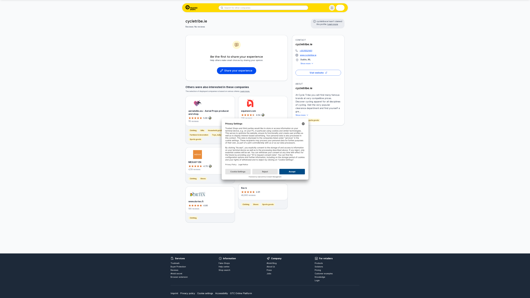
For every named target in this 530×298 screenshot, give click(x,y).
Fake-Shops (224, 263)
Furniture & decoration (199, 135)
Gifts (202, 130)
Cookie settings (205, 293)
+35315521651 (306, 51)
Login (317, 280)
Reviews (174, 270)
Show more (305, 63)
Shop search (224, 270)
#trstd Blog (272, 263)
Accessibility (221, 293)
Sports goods (313, 120)
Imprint (174, 293)
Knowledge (320, 277)
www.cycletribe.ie (308, 55)
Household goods (215, 130)
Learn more (332, 24)
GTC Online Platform (241, 293)
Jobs (269, 273)
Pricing (318, 270)
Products (319, 263)
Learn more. (245, 91)
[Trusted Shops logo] (192, 7)
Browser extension (179, 277)
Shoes (203, 179)
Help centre (224, 266)
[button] (332, 8)
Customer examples (324, 273)
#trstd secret (176, 273)
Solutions (319, 266)
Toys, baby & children (221, 135)
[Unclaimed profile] (314, 21)
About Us (271, 266)
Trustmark (175, 263)
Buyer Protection (178, 266)
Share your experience (238, 70)
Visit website (317, 72)
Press (269, 270)
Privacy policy (187, 293)
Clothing (193, 130)
